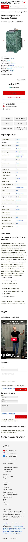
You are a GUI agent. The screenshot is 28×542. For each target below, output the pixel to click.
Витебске (5, 528)
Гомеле (15, 526)
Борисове (15, 530)
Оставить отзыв (21, 389)
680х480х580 (19, 187)
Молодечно (6, 531)
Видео (7, 123)
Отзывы (20, 123)
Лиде (20, 530)
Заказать (14, 93)
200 (17, 217)
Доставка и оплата (7, 128)
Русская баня (19, 194)
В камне (12, 70)
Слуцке (14, 533)
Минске (19, 533)
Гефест (12, 58)
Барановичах (21, 528)
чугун (17, 203)
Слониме (9, 533)
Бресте (15, 528)
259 (17, 190)
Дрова (8, 60)
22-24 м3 (12, 63)
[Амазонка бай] (6, 2)
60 (16, 181)
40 (16, 175)
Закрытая (9, 68)
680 (17, 223)
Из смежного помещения (17, 67)
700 (17, 206)
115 (17, 184)
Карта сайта (6, 525)
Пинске (5, 533)
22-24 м (18, 148)
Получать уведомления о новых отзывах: (13, 385)
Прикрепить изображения (8, 388)
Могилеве (20, 526)
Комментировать (21, 417)
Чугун (12, 62)
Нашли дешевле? (10, 103)
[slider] (4, 21)
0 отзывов (11, 21)
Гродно (11, 528)
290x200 (18, 200)
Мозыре (12, 531)
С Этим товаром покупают (20, 128)
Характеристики (20, 118)
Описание (7, 118)
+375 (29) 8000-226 (10, 450)
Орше (10, 530)
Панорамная (19, 220)
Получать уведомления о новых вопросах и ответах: (9, 420)
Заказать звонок (17, 3)
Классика (18, 197)
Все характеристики (6, 74)
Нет (12, 72)
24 (16, 212)
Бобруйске (6, 530)
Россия (18, 178)
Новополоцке (18, 531)
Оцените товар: (5, 381)
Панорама (11, 65)
